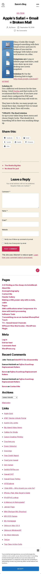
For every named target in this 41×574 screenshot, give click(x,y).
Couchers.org (9, 441)
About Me (6, 288)
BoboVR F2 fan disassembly (26, 360)
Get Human (8, 465)
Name (4, 211)
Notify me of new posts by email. (15, 243)
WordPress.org (8, 349)
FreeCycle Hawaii (11, 460)
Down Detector (10, 446)
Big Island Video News (13, 427)
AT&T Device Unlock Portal (15, 418)
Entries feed (7, 343)
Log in (4, 340)
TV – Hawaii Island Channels (14, 323)
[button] (38, 550)
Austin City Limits (11, 423)
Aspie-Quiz (8, 413)
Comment (6, 192)
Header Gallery (8, 297)
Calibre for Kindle (11, 432)
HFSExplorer (9, 483)
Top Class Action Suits (13, 544)
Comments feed (9, 346)
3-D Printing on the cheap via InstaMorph (19, 285)
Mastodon (6, 403)
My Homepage (10, 521)
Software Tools (8, 314)
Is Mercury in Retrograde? (14, 502)
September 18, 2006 (27, 27)
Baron (13, 27)
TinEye (6, 540)
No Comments (22, 30)
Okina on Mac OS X (12, 526)
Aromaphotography (10, 291)
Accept (20, 569)
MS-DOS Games (10, 516)
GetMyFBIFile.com (11, 469)
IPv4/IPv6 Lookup (11, 497)
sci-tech (20, 13)
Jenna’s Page (9, 507)
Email (4, 220)
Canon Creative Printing (13, 437)
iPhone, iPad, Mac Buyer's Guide (17, 493)
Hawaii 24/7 (9, 474)
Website (5, 230)
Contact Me (7, 294)
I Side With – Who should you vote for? (19, 488)
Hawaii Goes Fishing (12, 479)
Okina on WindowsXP (12, 530)
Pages (4, 306)
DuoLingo (8, 451)
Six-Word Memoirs (11, 535)
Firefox (16, 91)
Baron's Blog (20, 4)
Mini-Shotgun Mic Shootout (15, 512)
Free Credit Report (11, 455)
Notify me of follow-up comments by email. (18, 239)
